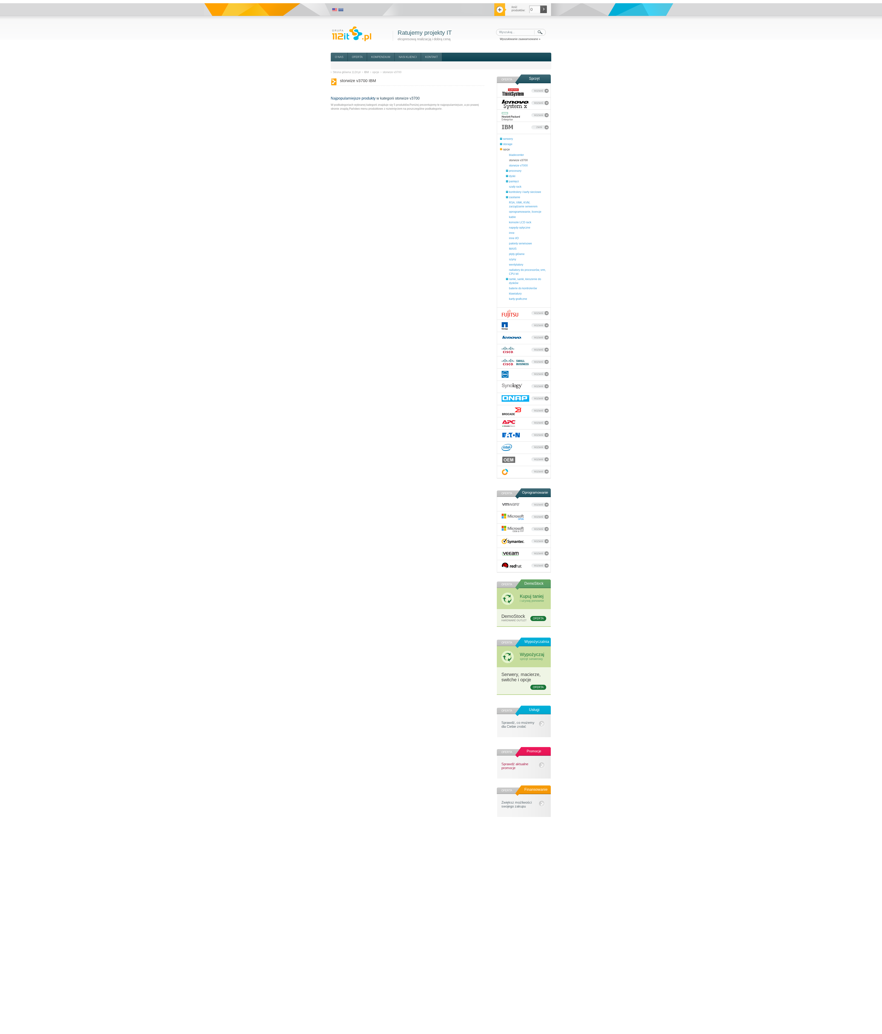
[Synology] (512, 386)
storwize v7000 (518, 165)
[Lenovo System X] (515, 104)
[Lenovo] (512, 336)
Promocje (534, 751)
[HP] (511, 116)
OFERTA (357, 57)
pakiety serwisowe (520, 243)
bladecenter (516, 155)
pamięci (514, 181)
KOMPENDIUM (380, 57)
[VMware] (511, 503)
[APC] (509, 423)
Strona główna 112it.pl (347, 72)
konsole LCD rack (520, 222)
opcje (506, 149)
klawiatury (515, 293)
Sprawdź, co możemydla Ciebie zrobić (517, 724)
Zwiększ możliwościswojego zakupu (516, 803)
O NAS (339, 57)
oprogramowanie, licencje (525, 211)
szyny (512, 259)
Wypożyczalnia (536, 642)
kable (512, 217)
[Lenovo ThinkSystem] (513, 92)
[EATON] (511, 435)
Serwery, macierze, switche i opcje (522, 680)
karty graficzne (518, 299)
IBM (366, 72)
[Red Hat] (512, 565)
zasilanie (514, 197)
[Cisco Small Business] (515, 362)
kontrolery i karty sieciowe (525, 192)
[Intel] (507, 447)
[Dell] (505, 374)
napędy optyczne (519, 227)
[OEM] (509, 459)
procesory (515, 170)
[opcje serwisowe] (505, 471)
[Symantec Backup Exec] (513, 541)
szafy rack (515, 186)
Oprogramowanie (535, 492)
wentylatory (516, 264)
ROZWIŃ (538, 91)
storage (507, 144)
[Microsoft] (513, 517)
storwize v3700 (518, 160)
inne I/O (514, 238)
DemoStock (533, 583)
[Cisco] (508, 350)
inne (511, 233)
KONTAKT (431, 57)
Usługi (534, 710)
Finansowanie (536, 789)
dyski (512, 176)
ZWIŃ (539, 127)
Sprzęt (534, 78)
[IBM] (507, 126)
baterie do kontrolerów (523, 288)
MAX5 (513, 248)
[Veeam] (510, 553)
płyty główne (517, 254)
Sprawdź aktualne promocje (514, 765)
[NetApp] (505, 326)
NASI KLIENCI (408, 57)
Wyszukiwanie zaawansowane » (520, 39)
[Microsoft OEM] (513, 529)
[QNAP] (515, 398)
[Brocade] (512, 411)
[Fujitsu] (510, 314)
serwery (508, 138)
